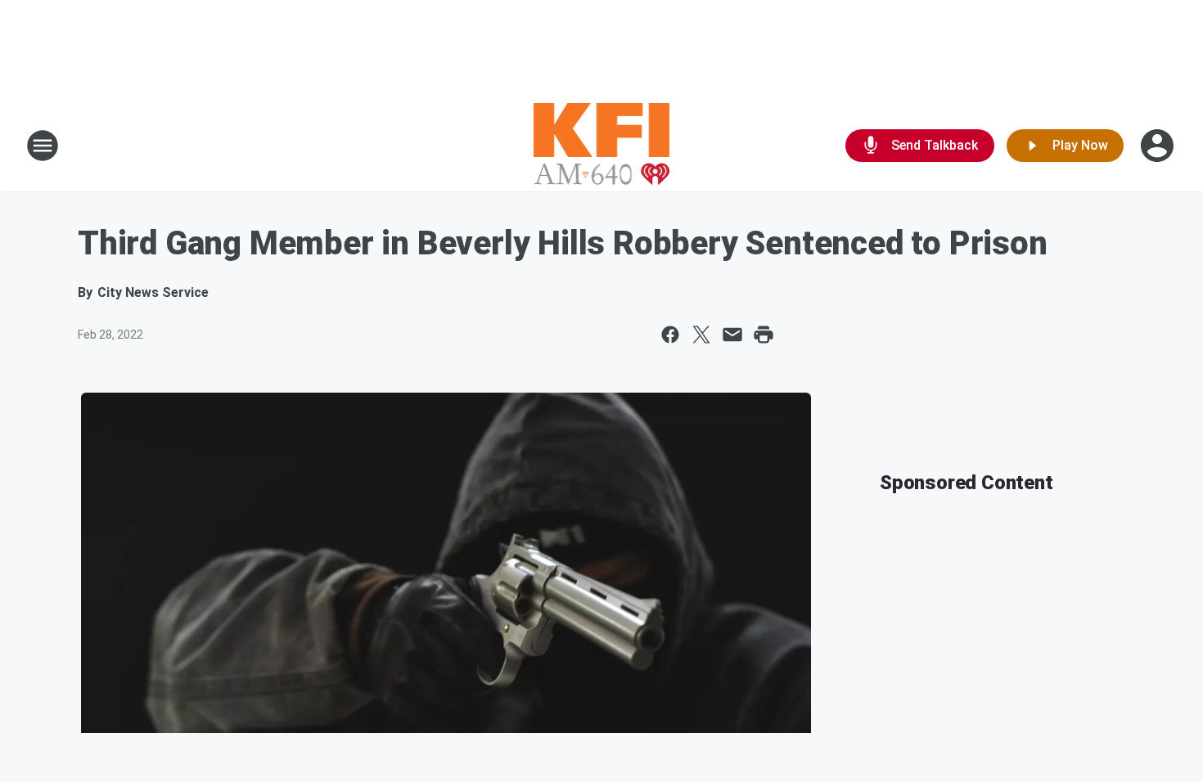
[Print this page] (763, 334)
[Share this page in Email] (732, 334)
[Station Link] (602, 145)
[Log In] (1159, 145)
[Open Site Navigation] (42, 145)
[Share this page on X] (701, 334)
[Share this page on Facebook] (670, 334)
